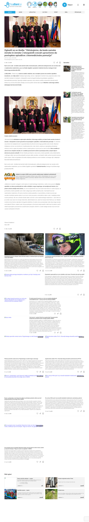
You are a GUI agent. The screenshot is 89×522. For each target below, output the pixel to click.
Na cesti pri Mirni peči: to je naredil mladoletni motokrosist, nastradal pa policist (63, 398)
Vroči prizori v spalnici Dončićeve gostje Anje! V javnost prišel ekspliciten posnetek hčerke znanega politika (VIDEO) (43, 318)
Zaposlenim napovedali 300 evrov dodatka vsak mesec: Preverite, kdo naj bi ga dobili (77, 119)
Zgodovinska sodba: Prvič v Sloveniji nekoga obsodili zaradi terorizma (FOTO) (63, 358)
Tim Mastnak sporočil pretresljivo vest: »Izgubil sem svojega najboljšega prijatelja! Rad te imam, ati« (77, 94)
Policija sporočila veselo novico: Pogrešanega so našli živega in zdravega (21, 358)
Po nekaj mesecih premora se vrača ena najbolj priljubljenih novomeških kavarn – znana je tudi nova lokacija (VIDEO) (43, 299)
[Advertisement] (32, 92)
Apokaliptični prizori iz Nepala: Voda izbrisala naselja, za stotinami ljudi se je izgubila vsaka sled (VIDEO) (77, 69)
